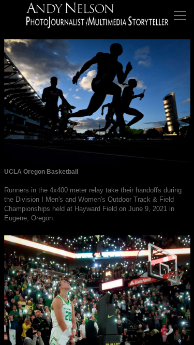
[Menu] (180, 15)
